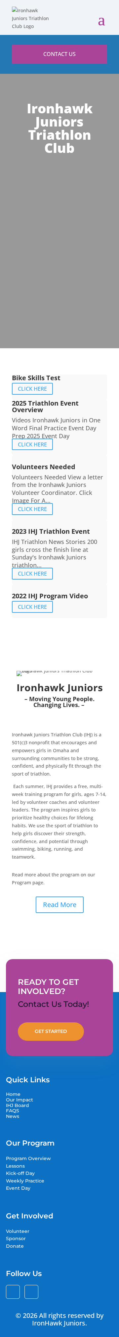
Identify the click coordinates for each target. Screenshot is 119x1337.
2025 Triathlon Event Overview (45, 406)
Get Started (51, 1031)
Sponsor (16, 1238)
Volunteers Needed (43, 466)
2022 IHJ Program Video (50, 595)
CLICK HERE (32, 388)
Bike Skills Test (36, 377)
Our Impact (19, 1100)
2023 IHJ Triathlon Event (51, 531)
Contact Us (59, 54)
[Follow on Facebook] (13, 1292)
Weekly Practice (25, 1181)
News (12, 1116)
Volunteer (17, 1231)
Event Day (18, 1188)
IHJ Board (17, 1105)
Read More (59, 904)
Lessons (15, 1166)
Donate (15, 1246)
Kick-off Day (20, 1173)
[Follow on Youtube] (31, 1292)
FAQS (12, 1111)
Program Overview (28, 1158)
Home (13, 1094)
